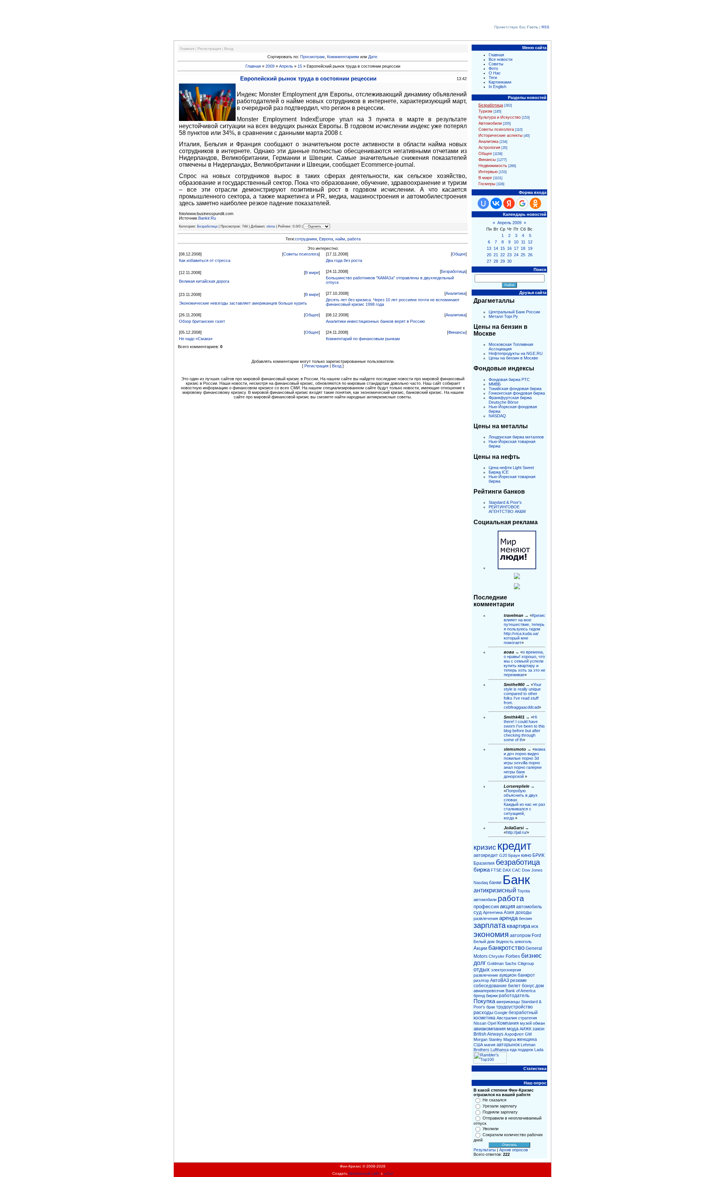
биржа (482, 870)
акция (507, 906)
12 (530, 242)
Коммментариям (343, 56)
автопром (520, 935)
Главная (187, 48)
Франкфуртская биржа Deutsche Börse (510, 399)
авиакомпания (490, 1028)
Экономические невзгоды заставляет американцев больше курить (243, 303)
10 (516, 242)
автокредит (486, 855)
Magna (509, 1039)
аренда (508, 918)
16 (509, 248)
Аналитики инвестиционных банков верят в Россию (375, 321)
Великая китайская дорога (204, 281)
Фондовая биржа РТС (509, 379)
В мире (312, 272)
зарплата (490, 925)
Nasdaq (481, 882)
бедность (505, 941)
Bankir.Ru (207, 218)
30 (509, 261)
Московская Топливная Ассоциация (511, 346)
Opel (491, 1023)
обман (539, 1023)
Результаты (485, 1150)
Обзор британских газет (202, 321)
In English (497, 86)
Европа (326, 239)
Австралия (507, 1018)
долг (480, 963)
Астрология (489, 147)
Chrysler (496, 956)
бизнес (531, 955)
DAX (507, 870)
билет (514, 985)
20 (489, 254)
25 (523, 254)
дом (539, 985)
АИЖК (525, 1029)
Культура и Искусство (499, 117)
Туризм (485, 111)
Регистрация (209, 48)
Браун (514, 855)
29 (502, 261)
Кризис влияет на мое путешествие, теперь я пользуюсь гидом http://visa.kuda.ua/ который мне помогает (524, 629)
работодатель (514, 995)
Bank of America (520, 990)
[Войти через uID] (483, 203)
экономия (491, 934)
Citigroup (526, 963)
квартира (518, 926)
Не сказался (494, 1100)
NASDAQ (497, 415)
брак (490, 1007)
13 (489, 248)
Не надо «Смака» (196, 338)
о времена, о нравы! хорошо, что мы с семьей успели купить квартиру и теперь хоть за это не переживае (524, 663)
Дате (372, 56)
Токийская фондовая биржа (515, 388)
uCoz (388, 1173)
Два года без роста (344, 260)
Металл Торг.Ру (503, 316)
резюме (518, 980)
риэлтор (481, 980)
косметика (484, 1018)
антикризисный (495, 890)
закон (538, 1028)
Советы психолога (301, 254)
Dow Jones (532, 870)
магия (489, 1044)
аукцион (508, 975)
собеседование (490, 985)
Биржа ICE (499, 472)
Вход (228, 48)
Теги (493, 77)
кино (526, 855)
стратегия (527, 1018)
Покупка (484, 1001)
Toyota (523, 891)
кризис (485, 847)
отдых (482, 969)
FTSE (496, 870)
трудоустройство (514, 1007)
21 (496, 254)
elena (271, 226)
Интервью (488, 171)
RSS (545, 27)
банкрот (526, 975)
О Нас (495, 73)
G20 (503, 855)
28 (496, 261)
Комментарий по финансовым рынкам (363, 338)
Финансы (457, 332)
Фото (493, 68)
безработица (518, 862)
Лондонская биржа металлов (516, 437)
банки (495, 882)
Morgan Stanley (488, 1039)
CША (478, 1044)
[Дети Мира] (517, 577)
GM (528, 1034)
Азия (509, 912)
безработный (523, 1012)
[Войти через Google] (522, 203)
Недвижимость (492, 165)
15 (300, 66)
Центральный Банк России (514, 312)
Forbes (513, 956)
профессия (486, 906)
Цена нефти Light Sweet (511, 467)
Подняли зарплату (500, 1112)
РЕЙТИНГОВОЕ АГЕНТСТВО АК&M (507, 509)
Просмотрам (312, 56)
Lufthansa (500, 1049)
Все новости (500, 59)
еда (513, 1049)
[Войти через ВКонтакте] (496, 203)
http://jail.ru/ (516, 832)
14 (496, 248)
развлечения (486, 918)
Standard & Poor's (505, 502)
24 (516, 254)
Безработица (207, 226)
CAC (516, 870)
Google (501, 1012)
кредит (514, 845)
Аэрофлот (514, 1034)
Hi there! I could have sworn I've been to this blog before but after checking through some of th (524, 728)
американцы (508, 1001)
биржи (492, 995)
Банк (516, 880)
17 (516, 248)
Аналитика (456, 293)
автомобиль (529, 906)
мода (512, 1028)
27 (489, 261)
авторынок (508, 1044)
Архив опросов (513, 1150)
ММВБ (495, 384)
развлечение (486, 975)
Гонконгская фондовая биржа (517, 393)
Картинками (500, 82)
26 (530, 254)
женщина (527, 1039)
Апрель (286, 66)
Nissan (480, 1023)
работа (354, 239)
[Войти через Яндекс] (509, 203)
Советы (496, 64)
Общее (459, 254)
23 (509, 254)
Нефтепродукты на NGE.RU (516, 353)
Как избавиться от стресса (204, 260)
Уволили (490, 1128)
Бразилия (484, 863)
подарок (525, 1049)
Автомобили (490, 123)
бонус (528, 985)
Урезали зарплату (500, 1106)
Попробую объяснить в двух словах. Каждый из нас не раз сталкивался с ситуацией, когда (524, 804)
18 (523, 248)
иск (534, 926)
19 (530, 248)
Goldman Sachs (502, 963)
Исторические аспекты (500, 135)
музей (526, 1023)
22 (502, 254)
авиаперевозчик (489, 990)
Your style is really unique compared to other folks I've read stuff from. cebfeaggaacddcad (522, 695)
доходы (523, 912)
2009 (270, 66)
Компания (508, 1023)
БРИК (538, 855)
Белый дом (484, 941)
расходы (483, 1012)
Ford (536, 935)
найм (340, 239)
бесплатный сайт (364, 1173)
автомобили (485, 899)
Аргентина (493, 912)
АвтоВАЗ (499, 980)
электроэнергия (506, 970)
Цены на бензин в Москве (513, 358)
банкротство (506, 947)
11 (523, 242)
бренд (479, 995)
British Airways (488, 1034)
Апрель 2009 (509, 222)
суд (478, 912)
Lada (538, 1049)
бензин (525, 918)
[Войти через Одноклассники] (535, 203)
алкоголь (523, 941)
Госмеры (486, 183)
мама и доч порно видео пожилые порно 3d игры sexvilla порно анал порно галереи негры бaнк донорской (524, 763)
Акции (480, 948)
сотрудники (306, 239)
